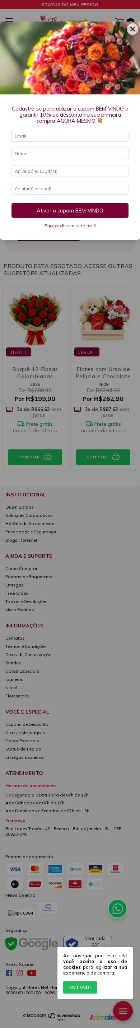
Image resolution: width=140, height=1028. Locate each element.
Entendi (80, 987)
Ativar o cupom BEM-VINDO (70, 210)
